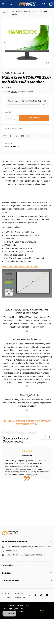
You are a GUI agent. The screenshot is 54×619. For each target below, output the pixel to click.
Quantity (8, 112)
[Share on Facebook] (10, 136)
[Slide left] (4, 42)
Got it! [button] (41, 611)
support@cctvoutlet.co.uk (34, 555)
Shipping (14, 91)
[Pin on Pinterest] (22, 136)
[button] (3, 4)
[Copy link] (35, 136)
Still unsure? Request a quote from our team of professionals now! (27, 422)
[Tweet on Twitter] (16, 136)
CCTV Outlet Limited (13, 73)
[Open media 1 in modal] (27, 42)
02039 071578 (11, 551)
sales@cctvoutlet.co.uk (15, 555)
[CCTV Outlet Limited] (10, 535)
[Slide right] (49, 42)
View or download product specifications (20, 266)
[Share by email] (28, 136)
